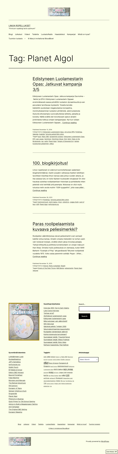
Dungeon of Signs (15, 388)
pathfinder (46, 378)
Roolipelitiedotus (15, 359)
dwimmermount (43, 202)
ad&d (48, 357)
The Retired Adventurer (17, 383)
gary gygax (40, 139)
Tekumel (35, 270)
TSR (45, 383)
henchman (47, 139)
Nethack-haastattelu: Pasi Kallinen (56, 345)
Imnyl (60, 202)
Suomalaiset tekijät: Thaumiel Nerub (57, 337)
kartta (46, 375)
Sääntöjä (35, 134)
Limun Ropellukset (19, 25)
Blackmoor (70, 356)
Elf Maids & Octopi (15, 370)
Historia (45, 266)
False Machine (14, 378)
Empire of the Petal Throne (47, 268)
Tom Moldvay (68, 381)
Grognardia (13, 393)
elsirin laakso (53, 202)
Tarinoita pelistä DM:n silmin (54, 134)
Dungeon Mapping (15, 412)
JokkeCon (65, 202)
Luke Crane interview (51, 311)
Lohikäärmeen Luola (16, 357)
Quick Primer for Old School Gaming (22, 401)
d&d (46, 362)
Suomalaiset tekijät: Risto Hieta (55, 342)
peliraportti (52, 378)
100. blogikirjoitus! (50, 163)
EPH (34, 139)
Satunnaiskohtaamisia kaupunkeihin (57, 329)
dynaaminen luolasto (56, 136)
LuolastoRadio (47, 34)
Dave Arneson (54, 363)
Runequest (59, 378)
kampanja (69, 372)
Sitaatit (63, 266)
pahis (46, 141)
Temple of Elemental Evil (65, 141)
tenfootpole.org (53, 204)
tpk (73, 381)
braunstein (50, 359)
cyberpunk (67, 359)
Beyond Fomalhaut (15, 375)
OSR (37, 204)
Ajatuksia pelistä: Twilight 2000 (55, 326)
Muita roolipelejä (54, 266)
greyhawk (46, 372)
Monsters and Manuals (17, 380)
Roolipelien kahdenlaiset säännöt (56, 332)
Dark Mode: (110, 452)
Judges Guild (74, 202)
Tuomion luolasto (16, 39)
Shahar (58, 381)
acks (45, 357)
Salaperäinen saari (68, 378)
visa (51, 386)
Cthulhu (62, 359)
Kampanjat (71, 34)
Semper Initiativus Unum (17, 391)
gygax (51, 372)
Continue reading (69, 123)
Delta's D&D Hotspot (16, 372)
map (50, 375)
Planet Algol (53, 141)
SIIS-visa (63, 381)
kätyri (69, 139)
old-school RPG (69, 132)
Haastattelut (60, 34)
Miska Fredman (54, 375)
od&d (63, 375)
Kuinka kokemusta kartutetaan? (55, 334)
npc (42, 141)
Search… (82, 304)
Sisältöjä (42, 134)
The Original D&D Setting (18, 409)
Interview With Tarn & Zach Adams (56, 308)
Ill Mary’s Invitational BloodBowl (41, 39)
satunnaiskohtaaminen (50, 381)
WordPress (105, 441)
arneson (53, 356)
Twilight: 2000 (57, 383)
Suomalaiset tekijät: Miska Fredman (56, 340)
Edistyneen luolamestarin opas (55, 318)
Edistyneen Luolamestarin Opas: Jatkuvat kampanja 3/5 (58, 84)
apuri (39, 136)
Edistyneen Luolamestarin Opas (53, 132)
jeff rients (56, 372)
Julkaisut (18, 34)
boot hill (45, 359)
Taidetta (35, 34)
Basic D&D (45, 136)
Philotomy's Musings (16, 399)
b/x (60, 356)
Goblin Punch (13, 367)
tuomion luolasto (50, 383)
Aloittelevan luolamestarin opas (55, 316)
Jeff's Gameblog (15, 362)
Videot (27, 34)
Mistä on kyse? (84, 34)
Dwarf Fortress (53, 366)
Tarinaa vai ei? (49, 313)
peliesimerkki (69, 268)
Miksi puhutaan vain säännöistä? (55, 321)
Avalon (57, 356)
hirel (65, 139)
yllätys (51, 143)
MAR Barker (60, 268)
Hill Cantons (13, 386)
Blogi (11, 34)
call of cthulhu (56, 359)
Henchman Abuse (57, 139)
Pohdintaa (78, 132)
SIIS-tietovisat (49, 324)
